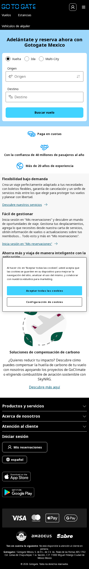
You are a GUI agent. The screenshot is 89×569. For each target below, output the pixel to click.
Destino (13, 89)
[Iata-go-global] (21, 536)
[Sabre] (65, 536)
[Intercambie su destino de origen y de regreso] (78, 76)
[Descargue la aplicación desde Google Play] (18, 493)
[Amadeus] (42, 536)
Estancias (24, 15)
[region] (44, 284)
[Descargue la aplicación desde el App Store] (18, 477)
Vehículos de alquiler (16, 26)
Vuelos (6, 15)
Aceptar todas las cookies (44, 290)
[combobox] (44, 76)
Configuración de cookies (44, 301)
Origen (12, 68)
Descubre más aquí (44, 387)
